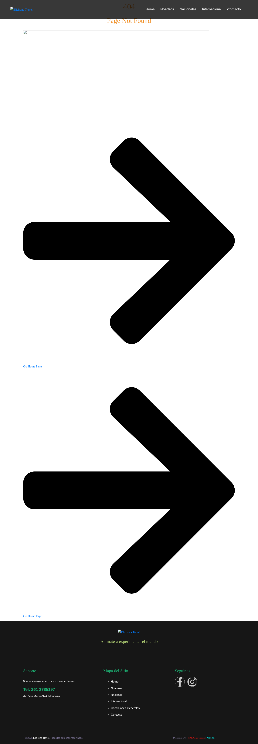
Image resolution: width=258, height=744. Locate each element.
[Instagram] (192, 682)
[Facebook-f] (180, 682)
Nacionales (188, 9)
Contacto (234, 9)
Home (150, 9)
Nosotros (167, 9)
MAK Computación (196, 738)
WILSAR (210, 738)
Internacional (212, 9)
